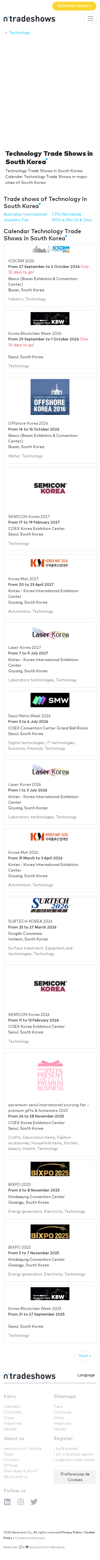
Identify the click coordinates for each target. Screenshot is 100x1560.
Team (9, 1454)
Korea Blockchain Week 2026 (34, 334)
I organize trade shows (74, 1460)
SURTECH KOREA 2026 (30, 921)
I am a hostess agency (74, 1454)
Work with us (16, 1477)
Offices (10, 1465)
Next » (85, 1356)
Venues (10, 1429)
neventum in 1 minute (23, 1449)
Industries (13, 1423)
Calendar (12, 1407)
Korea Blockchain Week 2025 (34, 1309)
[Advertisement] (50, 91)
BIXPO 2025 (19, 1185)
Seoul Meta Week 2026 (29, 716)
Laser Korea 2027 (24, 648)
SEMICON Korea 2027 (29, 517)
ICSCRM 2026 (21, 261)
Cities (9, 1418)
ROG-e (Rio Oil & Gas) (72, 220)
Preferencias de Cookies (75, 1477)
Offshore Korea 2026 (28, 423)
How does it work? (21, 1471)
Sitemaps (65, 1396)
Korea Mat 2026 (23, 852)
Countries (13, 1412)
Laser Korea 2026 (24, 785)
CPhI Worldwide (66, 214)
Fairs (10, 1396)
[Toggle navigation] (90, 18)
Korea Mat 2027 (23, 579)
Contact (11, 1460)
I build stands (65, 1449)
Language (86, 1375)
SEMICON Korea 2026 (29, 1015)
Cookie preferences (30, 1538)
